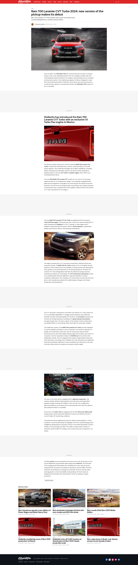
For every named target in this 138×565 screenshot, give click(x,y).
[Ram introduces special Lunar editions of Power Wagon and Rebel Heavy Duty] (34, 498)
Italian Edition (46, 561)
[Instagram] (112, 559)
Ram (32, 8)
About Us (26, 561)
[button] (116, 2)
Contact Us (20, 561)
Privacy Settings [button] (39, 561)
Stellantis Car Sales (49, 480)
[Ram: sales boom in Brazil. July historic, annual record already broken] (103, 527)
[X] (109, 559)
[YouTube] (115, 559)
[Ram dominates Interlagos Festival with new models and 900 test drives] (69, 498)
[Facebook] (106, 559)
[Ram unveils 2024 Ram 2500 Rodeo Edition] (103, 498)
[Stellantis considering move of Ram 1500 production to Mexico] (34, 527)
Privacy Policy (32, 561)
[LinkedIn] (118, 559)
